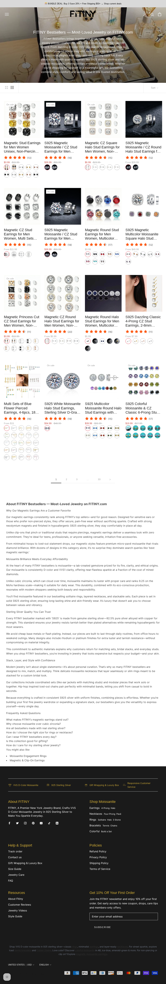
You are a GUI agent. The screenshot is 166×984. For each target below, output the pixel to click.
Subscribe (102, 927)
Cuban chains (44, 950)
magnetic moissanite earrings (91, 954)
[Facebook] (9, 823)
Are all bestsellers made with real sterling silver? (35, 728)
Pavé (118, 814)
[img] (15, 158)
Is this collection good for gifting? (27, 741)
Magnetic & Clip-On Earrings (27, 760)
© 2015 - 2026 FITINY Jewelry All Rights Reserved (32, 974)
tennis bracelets (22, 950)
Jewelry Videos (17, 910)
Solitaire (102, 819)
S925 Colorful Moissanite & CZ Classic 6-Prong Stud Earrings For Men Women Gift (142, 412)
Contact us (15, 857)
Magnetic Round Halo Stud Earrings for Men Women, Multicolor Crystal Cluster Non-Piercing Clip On (102, 325)
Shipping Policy (98, 863)
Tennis (106, 825)
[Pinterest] (33, 823)
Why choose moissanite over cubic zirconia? (33, 723)
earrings (94, 946)
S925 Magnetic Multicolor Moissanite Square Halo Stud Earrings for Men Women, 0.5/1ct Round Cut (143, 240)
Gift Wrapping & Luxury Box (25, 863)
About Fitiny (15, 898)
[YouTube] (41, 823)
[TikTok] (49, 823)
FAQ (10, 880)
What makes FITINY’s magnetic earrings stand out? (37, 719)
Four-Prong (109, 814)
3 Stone (117, 819)
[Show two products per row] (6, 87)
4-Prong (105, 808)
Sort (153, 87)
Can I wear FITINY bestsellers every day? (31, 736)
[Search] (152, 14)
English (44, 965)
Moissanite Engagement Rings (28, 756)
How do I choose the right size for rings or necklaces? (39, 732)
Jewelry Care (16, 874)
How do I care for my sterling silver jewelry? (33, 745)
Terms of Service (99, 869)
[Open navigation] (7, 14)
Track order (15, 851)
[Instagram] (25, 823)
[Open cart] (159, 14)
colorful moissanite (85, 950)
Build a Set (106, 831)
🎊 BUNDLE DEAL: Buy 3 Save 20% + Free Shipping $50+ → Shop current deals (83, 3)
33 (99, 479)
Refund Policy (97, 851)
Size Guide (14, 869)
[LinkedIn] (57, 823)
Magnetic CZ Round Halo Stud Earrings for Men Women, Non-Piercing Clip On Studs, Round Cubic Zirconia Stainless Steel (62, 327)
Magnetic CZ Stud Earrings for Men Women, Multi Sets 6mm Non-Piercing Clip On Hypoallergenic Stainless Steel (22, 240)
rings (74, 946)
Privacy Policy (98, 857)
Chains (113, 825)
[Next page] (110, 479)
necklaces (122, 946)
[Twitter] (17, 823)
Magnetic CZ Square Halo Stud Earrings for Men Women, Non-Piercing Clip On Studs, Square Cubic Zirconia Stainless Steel (103, 153)
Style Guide (15, 916)
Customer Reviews (19, 904)
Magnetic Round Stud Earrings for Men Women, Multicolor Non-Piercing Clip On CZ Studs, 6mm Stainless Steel (102, 240)
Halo (113, 808)
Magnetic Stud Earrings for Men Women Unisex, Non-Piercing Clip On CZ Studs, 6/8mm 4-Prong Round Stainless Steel (22, 153)
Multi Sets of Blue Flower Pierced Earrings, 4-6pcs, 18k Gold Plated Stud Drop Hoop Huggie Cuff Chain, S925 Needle (21, 414)
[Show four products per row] (12, 87)
